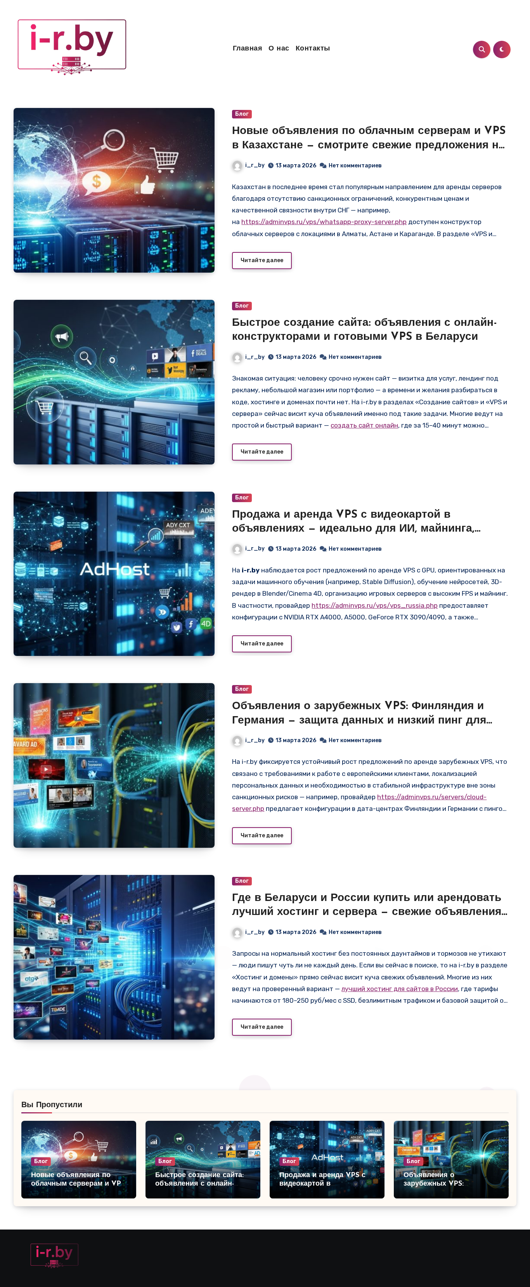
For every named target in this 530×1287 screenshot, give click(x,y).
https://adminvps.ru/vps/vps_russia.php (375, 605)
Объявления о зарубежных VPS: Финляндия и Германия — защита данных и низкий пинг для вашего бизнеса (359, 720)
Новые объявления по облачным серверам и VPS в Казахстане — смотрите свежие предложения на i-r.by (369, 145)
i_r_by (255, 165)
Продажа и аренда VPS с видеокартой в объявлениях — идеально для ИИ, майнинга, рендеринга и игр (353, 529)
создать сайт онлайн (364, 425)
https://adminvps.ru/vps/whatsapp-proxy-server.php (324, 222)
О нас (278, 48)
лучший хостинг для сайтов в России (399, 989)
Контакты (313, 48)
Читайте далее (262, 260)
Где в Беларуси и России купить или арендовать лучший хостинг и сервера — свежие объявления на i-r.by (366, 912)
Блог (242, 114)
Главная (248, 48)
